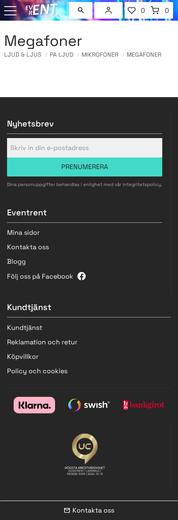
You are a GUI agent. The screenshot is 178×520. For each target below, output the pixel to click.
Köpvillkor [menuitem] (22, 356)
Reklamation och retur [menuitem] (42, 342)
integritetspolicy (142, 184)
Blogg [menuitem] (16, 261)
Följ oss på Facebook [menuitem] (40, 276)
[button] (11, 11)
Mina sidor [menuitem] (108, 10)
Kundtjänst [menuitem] (24, 327)
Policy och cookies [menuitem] (37, 371)
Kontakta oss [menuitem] (28, 247)
